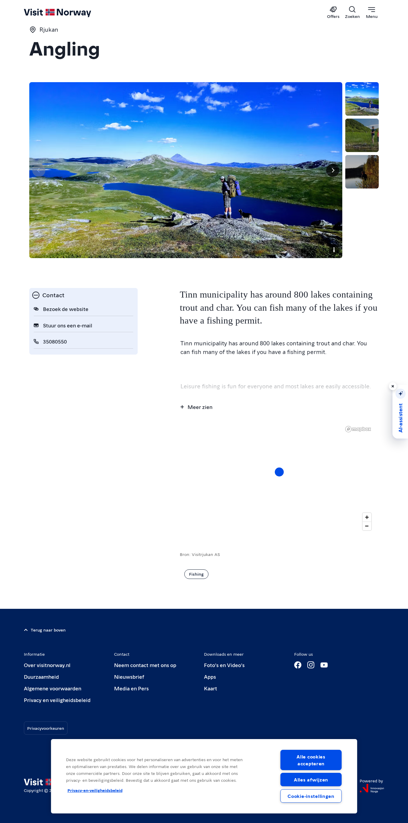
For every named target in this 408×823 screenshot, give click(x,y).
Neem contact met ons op (145, 664)
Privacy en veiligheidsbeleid (57, 699)
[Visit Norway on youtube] (324, 665)
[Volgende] (332, 170)
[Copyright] (334, 249)
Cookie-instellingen (311, 796)
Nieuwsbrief (129, 676)
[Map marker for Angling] (279, 472)
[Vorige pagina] (38, 170)
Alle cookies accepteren (311, 760)
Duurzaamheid (41, 676)
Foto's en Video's (224, 664)
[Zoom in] (367, 517)
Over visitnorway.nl (47, 664)
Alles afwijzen (311, 779)
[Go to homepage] (67, 12)
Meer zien (200, 406)
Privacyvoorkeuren (45, 728)
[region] (279, 478)
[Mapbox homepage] (358, 429)
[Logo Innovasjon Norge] (372, 788)
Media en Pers (131, 688)
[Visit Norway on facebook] (297, 665)
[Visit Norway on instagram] (311, 665)
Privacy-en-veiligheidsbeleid (95, 790)
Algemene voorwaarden (52, 688)
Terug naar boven (48, 629)
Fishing (196, 574)
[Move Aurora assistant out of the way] (393, 386)
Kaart (210, 688)
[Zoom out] (367, 526)
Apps (210, 676)
